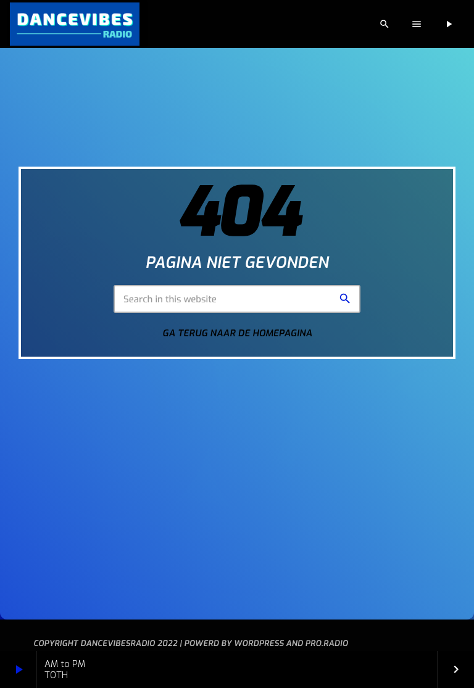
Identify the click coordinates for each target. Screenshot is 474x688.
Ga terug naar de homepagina (237, 333)
